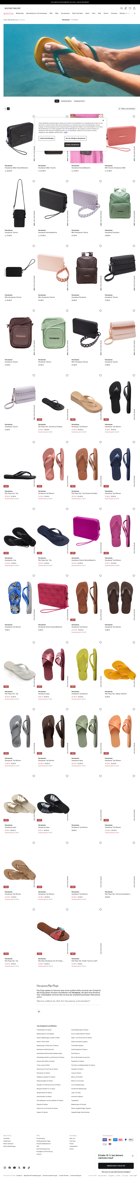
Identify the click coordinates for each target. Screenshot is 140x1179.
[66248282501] (67, 310)
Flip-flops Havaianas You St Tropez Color (51, 961)
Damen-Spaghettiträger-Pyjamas (81, 1108)
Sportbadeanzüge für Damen (79, 1030)
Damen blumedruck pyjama (79, 1041)
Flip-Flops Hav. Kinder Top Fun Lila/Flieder (85, 961)
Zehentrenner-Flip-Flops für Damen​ (47, 1069)
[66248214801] (100, 181)
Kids (99, 13)
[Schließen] (103, 120)
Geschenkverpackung (43, 1149)
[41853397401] (100, 509)
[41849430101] (67, 181)
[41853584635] (33, 709)
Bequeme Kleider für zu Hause (46, 1088)
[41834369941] (33, 642)
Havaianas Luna (10, 560)
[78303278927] (33, 575)
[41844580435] (134, 642)
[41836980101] (100, 116)
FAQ (38, 1146)
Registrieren (7, 1141)
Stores (72, 1149)
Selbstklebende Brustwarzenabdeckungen (49, 1053)
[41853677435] (134, 509)
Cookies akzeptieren (72, 145)
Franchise (72, 1141)
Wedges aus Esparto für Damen (46, 1077)
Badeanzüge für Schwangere (45, 1034)
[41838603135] (67, 909)
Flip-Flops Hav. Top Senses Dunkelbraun (85, 493)
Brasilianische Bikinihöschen (45, 1049)
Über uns (72, 1138)
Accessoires (65, 13)
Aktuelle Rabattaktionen (44, 1143)
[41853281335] (134, 776)
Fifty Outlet (125, 1175)
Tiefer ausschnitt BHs (43, 1065)
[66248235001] (134, 310)
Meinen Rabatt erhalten (116, 1166)
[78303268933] (100, 843)
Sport (87, 13)
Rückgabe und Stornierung (45, 1151)
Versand (39, 1154)
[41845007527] (100, 909)
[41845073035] (100, 442)
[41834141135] (33, 909)
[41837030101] (67, 116)
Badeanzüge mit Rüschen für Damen (48, 1045)
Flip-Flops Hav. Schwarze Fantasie (50, 426)
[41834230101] (33, 181)
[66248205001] (67, 246)
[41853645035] (33, 776)
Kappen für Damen (42, 1112)
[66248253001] (100, 246)
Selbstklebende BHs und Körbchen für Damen (50, 1057)
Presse (72, 1143)
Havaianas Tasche (11, 232)
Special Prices (8, 13)
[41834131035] (67, 509)
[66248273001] (33, 310)
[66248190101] (100, 310)
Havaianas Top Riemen (80, 426)
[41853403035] (134, 575)
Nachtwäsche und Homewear (36, 13)
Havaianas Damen (66, 101)
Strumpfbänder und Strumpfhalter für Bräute (50, 1100)
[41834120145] (33, 442)
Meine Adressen (8, 1143)
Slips (56, 13)
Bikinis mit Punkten (77, 1077)
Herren (106, 13)
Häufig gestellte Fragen (44, 1141)
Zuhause (114, 13)
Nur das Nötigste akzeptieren (76, 138)
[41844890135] (134, 843)
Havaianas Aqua (44, 694)
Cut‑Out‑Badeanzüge (77, 1085)
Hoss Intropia (133, 1175)
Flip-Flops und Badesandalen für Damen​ (83, 1065)
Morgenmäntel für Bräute (44, 1092)
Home (5, 20)
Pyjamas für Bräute (42, 1104)
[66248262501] (134, 181)
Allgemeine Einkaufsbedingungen (32, 1175)
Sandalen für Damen (77, 1069)
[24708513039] (67, 709)
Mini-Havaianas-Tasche (80, 232)
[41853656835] (67, 642)
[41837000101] (33, 116)
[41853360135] (33, 509)
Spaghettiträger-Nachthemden (80, 1112)
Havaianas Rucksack (112, 232)
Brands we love (13, 20)
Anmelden (7, 1138)
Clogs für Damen (76, 1073)
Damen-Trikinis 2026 (43, 1041)
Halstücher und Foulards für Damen (47, 1108)
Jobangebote (74, 1146)
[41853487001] (134, 116)
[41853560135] (134, 375)
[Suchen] (121, 8)
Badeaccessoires (83, 1005)
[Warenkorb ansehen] (134, 8)
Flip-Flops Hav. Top (11, 493)
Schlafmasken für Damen (44, 1030)
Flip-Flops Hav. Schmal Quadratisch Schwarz (118, 894)
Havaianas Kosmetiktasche (81, 168)
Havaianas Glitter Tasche (47, 168)
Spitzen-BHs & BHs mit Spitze (46, 1061)
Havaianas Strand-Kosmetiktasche (83, 560)
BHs (51, 13)
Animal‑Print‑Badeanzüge (78, 1088)
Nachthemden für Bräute (44, 1096)
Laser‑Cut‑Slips (76, 1092)
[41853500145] (100, 776)
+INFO (65, 132)
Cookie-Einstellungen (75, 1175)
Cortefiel (118, 1175)
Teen (93, 13)
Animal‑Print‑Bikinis (77, 1096)
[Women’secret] (12, 8)
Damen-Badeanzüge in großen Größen (48, 1037)
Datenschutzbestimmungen (50, 1175)
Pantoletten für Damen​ (43, 1073)
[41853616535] (134, 709)
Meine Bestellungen (10, 1146)
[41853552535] (67, 843)
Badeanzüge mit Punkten (78, 1104)
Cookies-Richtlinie (63, 1175)
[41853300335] (100, 642)
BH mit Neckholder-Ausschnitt (80, 1057)
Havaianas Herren (79, 101)
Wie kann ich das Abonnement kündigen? (116, 1172)
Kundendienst (41, 1138)
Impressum (19, 1175)
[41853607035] (67, 442)
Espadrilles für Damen (77, 1061)
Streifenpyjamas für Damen (79, 1049)
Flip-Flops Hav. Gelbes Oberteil (115, 694)
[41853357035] (33, 843)
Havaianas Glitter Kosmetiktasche (16, 168)
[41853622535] (100, 709)
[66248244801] (33, 375)
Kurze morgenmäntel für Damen (80, 1034)
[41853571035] (134, 442)
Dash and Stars (77, 13)
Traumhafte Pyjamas (77, 1045)
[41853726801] (67, 575)
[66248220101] (134, 246)
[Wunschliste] (130, 8)
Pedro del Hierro (102, 1175)
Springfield (111, 1175)
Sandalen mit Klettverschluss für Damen (49, 1085)
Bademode (20, 13)
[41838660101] (33, 246)
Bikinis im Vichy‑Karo (77, 1081)
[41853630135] (67, 776)
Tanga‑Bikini (75, 1100)
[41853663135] (100, 575)
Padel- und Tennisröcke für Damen (81, 1037)
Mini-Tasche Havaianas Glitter (115, 168)
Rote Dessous (75, 1053)
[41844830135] (67, 375)
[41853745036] (100, 375)
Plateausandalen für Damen (45, 1081)
